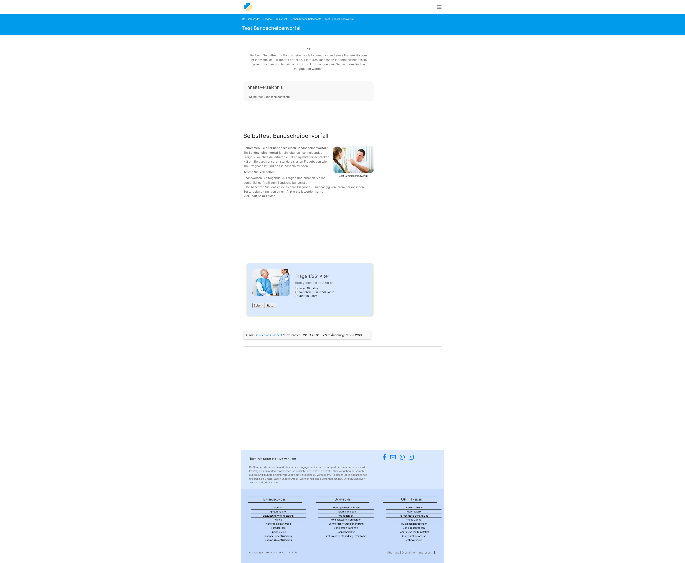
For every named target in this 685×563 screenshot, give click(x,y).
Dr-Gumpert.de (250, 18)
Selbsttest (281, 18)
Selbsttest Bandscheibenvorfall (270, 97)
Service (267, 18)
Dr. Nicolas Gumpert (268, 335)
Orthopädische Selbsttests (306, 18)
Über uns (393, 552)
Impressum (425, 552)
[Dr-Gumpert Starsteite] (247, 7)
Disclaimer (409, 552)
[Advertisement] (308, 116)
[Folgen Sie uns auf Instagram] (411, 457)
